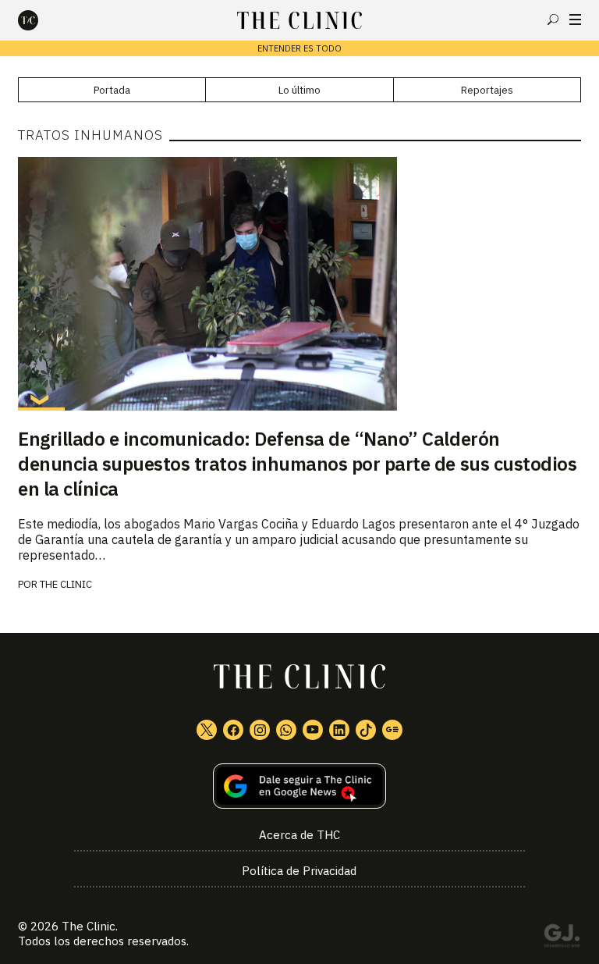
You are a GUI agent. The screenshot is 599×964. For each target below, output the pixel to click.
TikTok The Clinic (366, 730)
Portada (112, 90)
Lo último (299, 90)
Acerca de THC (299, 834)
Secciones (575, 19)
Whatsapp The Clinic (286, 730)
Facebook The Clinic (233, 730)
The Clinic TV (313, 730)
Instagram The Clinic (260, 730)
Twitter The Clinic (207, 730)
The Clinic (66, 584)
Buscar (553, 19)
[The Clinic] (41, 20)
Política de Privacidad (299, 870)
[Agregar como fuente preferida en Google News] (299, 786)
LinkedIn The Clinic (339, 730)
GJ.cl (561, 938)
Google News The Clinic (392, 730)
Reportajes (487, 90)
